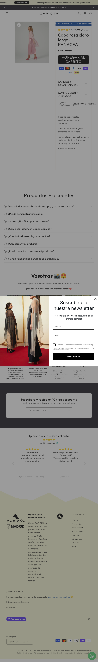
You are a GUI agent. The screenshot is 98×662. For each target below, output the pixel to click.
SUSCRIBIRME (74, 356)
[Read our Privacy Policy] (92, 348)
